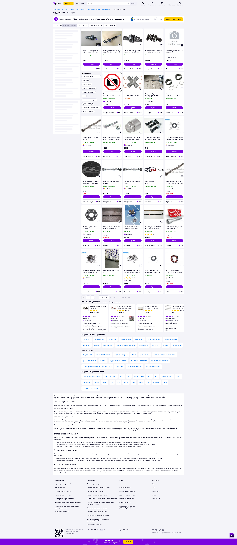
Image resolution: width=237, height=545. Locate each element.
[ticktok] (163, 530)
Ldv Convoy (155, 345)
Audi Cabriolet (108, 345)
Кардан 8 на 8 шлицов (103, 355)
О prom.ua (122, 484)
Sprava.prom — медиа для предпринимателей (102, 499)
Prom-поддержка (60, 487)
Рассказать (128, 542)
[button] (91, 64)
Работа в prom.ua (125, 487)
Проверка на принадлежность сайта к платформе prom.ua (67, 507)
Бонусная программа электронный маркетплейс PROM (98, 520)
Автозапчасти (80, 9)
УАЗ (118, 382)
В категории (80, 3)
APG (156, 376)
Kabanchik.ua (156, 491)
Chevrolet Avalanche (154, 339)
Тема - (94, 529)
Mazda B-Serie (139, 339)
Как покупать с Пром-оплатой (64, 499)
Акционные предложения (63, 491)
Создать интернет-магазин (95, 487)
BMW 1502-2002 (100, 339)
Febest (179, 376)
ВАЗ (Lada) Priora (125, 339)
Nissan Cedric (143, 345)
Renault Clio (112, 339)
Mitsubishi (156, 382)
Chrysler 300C (176, 345)
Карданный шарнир (121, 355)
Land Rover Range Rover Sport (125, 345)
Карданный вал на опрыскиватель (165, 355)
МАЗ (165, 382)
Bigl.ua (154, 484)
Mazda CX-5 (86, 345)
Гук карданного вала (89, 361)
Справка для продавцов (94, 484)
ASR (112, 382)
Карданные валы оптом (90, 388)
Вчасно (154, 495)
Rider (149, 376)
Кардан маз (119, 366)
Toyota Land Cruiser (171, 339)
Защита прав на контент (127, 495)
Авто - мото (70, 9)
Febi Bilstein (87, 382)
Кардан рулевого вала (153, 366)
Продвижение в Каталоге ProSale (97, 495)
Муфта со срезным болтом (118, 361)
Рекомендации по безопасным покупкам (68, 502)
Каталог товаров (58, 9)
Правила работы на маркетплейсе (98, 515)
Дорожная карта (167, 376)
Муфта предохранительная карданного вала (97, 366)
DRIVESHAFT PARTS (110, 376)
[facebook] (156, 530)
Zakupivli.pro (156, 499)
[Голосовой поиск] (128, 3)
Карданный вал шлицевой (159, 361)
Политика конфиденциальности (97, 512)
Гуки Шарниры (145, 355)
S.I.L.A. (97, 382)
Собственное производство (91, 376)
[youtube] (153, 530)
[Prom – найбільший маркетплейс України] (57, 3)
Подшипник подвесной (134, 366)
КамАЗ (105, 382)
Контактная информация (127, 491)
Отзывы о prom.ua (125, 502)
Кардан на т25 (87, 355)
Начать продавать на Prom (95, 491)
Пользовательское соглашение (97, 508)
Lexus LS (165, 345)
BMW (122, 376)
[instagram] (159, 530)
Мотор (126, 382)
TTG (148, 382)
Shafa (153, 487)
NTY (129, 376)
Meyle (141, 382)
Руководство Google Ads (94, 524)
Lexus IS (96, 345)
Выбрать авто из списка (173, 19)
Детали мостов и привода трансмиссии (99, 9)
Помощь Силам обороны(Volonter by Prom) (127, 507)
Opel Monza (86, 339)
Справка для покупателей (63, 484)
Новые (134, 355)
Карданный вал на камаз (139, 361)
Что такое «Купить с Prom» (63, 495)
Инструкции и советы (62, 512)
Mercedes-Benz (139, 376)
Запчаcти (103, 361)
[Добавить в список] (98, 45)
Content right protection (127, 499)
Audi (133, 382)
